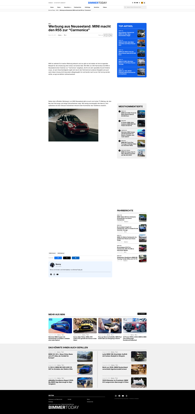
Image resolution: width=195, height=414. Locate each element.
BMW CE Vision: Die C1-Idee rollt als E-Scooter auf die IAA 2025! (128, 153)
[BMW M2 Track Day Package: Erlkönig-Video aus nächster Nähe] (141, 143)
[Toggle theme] (143, 3)
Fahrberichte (77, 7)
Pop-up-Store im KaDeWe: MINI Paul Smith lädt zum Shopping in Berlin (110, 337)
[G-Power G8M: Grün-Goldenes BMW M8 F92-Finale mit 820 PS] (141, 123)
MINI (57, 10)
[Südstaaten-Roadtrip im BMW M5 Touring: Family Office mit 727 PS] (143, 258)
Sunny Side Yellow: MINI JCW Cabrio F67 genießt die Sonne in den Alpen (85, 338)
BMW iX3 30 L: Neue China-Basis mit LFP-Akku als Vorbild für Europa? (60, 356)
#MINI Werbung (61, 253)
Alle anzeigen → (142, 313)
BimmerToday (51, 10)
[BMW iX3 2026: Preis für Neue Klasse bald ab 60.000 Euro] (141, 53)
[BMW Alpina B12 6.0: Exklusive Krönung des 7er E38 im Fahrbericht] (143, 218)
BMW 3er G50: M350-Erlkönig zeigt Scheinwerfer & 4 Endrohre (127, 72)
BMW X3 (119, 235)
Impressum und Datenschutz (55, 399)
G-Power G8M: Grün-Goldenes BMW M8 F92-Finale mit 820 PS (128, 124)
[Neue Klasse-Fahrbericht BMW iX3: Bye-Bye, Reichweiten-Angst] (141, 33)
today (97, 2)
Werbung (50, 2)
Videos (105, 7)
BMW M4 (119, 225)
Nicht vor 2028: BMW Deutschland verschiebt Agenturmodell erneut (115, 368)
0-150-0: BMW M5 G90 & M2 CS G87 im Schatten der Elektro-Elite (60, 368)
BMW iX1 (121, 59)
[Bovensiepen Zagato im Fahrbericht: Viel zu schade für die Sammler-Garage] (143, 228)
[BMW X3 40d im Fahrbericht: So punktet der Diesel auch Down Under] (143, 238)
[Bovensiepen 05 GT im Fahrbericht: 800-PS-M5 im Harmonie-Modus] (143, 248)
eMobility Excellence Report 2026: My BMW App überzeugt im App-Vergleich (61, 382)
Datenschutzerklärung (67, 404)
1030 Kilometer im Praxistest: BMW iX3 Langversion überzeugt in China (115, 381)
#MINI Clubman (52, 253)
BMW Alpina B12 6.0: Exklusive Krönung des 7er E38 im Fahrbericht (126, 218)
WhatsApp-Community (60, 2)
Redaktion (126, 221)
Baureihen (67, 7)
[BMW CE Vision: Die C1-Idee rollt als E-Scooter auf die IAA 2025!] (141, 153)
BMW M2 (123, 140)
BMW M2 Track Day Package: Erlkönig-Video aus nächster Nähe (128, 144)
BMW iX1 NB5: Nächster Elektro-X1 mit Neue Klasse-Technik (127, 63)
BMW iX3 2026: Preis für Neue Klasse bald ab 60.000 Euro (127, 53)
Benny (59, 35)
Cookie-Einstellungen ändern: (54, 404)
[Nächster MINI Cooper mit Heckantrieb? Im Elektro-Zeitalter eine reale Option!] (141, 133)
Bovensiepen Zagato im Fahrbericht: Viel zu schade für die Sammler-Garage (127, 228)
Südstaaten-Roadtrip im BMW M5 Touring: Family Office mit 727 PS (127, 258)
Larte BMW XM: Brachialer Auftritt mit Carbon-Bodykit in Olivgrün (114, 355)
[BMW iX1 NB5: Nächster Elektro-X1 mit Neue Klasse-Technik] (141, 62)
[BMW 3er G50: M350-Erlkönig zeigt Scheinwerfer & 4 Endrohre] (141, 72)
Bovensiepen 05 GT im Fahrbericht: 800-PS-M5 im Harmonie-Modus (125, 249)
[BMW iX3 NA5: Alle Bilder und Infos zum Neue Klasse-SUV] (141, 43)
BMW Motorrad (125, 150)
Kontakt (69, 399)
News (58, 7)
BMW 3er (121, 69)
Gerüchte (96, 7)
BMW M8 (123, 120)
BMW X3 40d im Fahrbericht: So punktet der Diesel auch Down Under (127, 238)
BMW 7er (119, 215)
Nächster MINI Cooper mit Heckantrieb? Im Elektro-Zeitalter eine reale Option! (128, 134)
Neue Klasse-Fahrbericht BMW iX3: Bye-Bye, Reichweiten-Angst (126, 34)
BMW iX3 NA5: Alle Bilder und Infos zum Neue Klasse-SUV (127, 43)
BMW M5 (119, 245)
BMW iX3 (121, 30)
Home (52, 7)
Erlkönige (87, 7)
